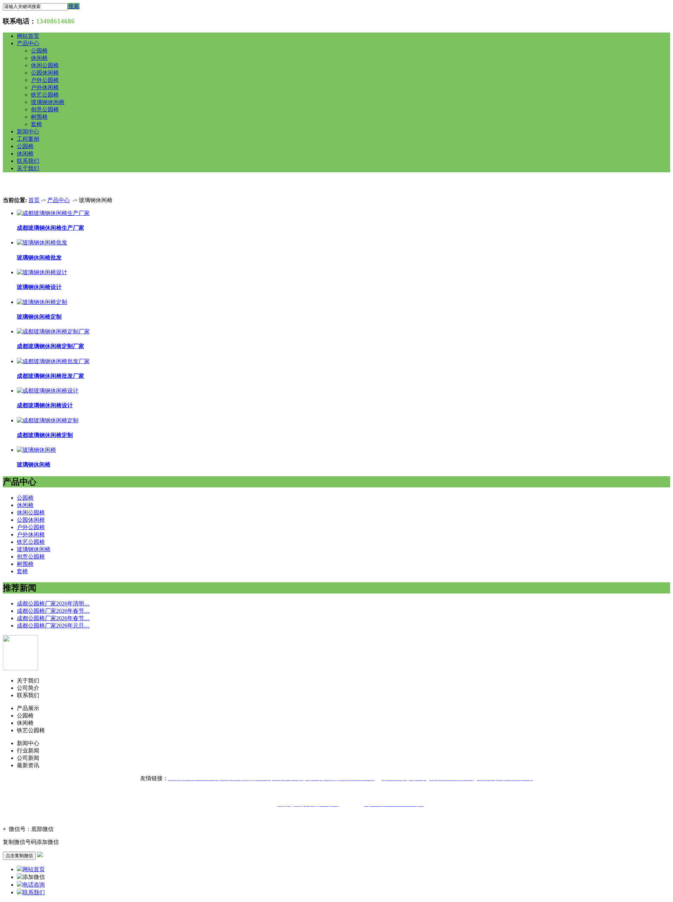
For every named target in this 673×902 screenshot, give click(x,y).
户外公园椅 (45, 80)
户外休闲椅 (45, 87)
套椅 (36, 124)
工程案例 (28, 139)
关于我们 (28, 168)
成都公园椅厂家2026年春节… (53, 611)
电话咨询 (33, 885)
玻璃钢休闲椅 (47, 102)
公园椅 (39, 51)
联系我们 (28, 161)
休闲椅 (39, 58)
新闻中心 (28, 131)
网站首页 (28, 36)
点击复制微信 (19, 855)
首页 (34, 200)
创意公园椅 (45, 109)
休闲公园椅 (45, 65)
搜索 (73, 6)
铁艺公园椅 (45, 95)
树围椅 (39, 117)
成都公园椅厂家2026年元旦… (53, 626)
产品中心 (28, 43)
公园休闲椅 (45, 73)
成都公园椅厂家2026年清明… (53, 603)
